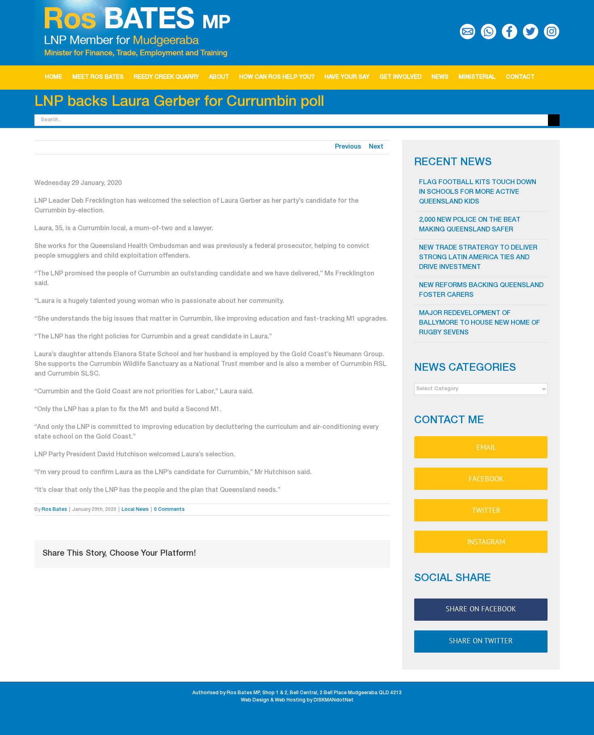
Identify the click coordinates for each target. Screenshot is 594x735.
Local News (135, 509)
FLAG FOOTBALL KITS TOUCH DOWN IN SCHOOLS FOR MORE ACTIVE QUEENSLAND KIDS (477, 193)
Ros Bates (54, 509)
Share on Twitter (481, 640)
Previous (348, 147)
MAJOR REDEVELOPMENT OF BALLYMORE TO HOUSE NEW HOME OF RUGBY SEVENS (479, 323)
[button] (547, 77)
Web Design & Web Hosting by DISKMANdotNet (297, 700)
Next (376, 147)
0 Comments (169, 509)
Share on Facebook (481, 608)
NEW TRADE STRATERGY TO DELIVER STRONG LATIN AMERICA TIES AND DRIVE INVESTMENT (478, 258)
